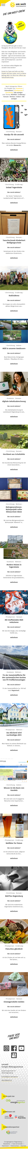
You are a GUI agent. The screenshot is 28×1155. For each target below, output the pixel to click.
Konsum (6, 97)
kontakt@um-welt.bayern (10, 1077)
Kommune (19, 88)
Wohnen (12, 97)
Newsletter (6, 1144)
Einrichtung (9, 92)
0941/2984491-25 (7, 1080)
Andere (18, 97)
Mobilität (14, 94)
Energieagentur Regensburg (13, 1142)
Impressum (5, 1146)
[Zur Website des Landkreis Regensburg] (20, 1118)
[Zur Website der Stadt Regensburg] (8, 1118)
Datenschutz (15, 1146)
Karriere (23, 1146)
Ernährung (21, 94)
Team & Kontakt (17, 1144)
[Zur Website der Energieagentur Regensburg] (14, 1101)
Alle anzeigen (18, 92)
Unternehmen (8, 90)
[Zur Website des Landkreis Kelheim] (14, 1132)
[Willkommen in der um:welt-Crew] (14, 44)
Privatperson (18, 90)
